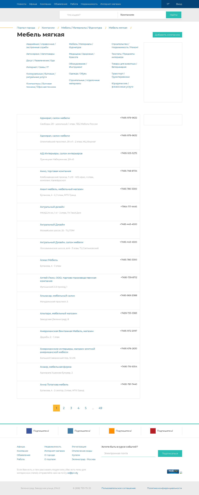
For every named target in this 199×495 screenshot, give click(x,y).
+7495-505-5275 (128, 153)
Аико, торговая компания (55, 171)
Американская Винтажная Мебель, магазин (67, 331)
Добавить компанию (167, 34)
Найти (173, 15)
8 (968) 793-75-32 (82, 488)
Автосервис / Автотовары (40, 54)
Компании (45, 4)
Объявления (60, 4)
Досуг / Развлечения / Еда (40, 60)
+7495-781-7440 (129, 384)
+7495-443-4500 (128, 224)
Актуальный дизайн (52, 207)
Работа (74, 4)
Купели (76, 455)
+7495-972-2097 (128, 331)
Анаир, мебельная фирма (55, 366)
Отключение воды (82, 451)
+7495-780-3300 (128, 189)
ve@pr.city (72, 473)
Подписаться (170, 453)
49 (100, 408)
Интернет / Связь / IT (37, 67)
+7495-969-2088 (128, 295)
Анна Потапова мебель (54, 384)
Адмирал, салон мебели (55, 118)
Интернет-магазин (110, 4)
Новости (21, 4)
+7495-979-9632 (128, 117)
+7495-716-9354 (129, 366)
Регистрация (79, 446)
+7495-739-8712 (129, 277)
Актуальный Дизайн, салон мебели (61, 242)
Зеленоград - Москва (83, 459)
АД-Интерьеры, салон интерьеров (61, 153)
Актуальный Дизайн (52, 224)
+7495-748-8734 (128, 171)
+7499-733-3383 (128, 313)
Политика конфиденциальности (164, 488)
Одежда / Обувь (78, 73)
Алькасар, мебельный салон (57, 295)
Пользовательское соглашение (119, 488)
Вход (179, 4)
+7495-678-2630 (128, 348)
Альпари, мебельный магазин (58, 313)
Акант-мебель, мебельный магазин (61, 189)
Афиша (33, 4)
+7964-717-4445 (129, 206)
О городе (49, 455)
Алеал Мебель (49, 260)
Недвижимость (89, 4)
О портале (50, 459)
